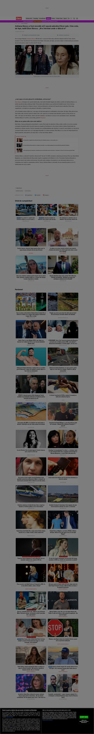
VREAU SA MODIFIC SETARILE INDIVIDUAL (84, 721)
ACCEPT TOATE (84, 717)
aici (11, 726)
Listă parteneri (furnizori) (47, 720)
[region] (47, 721)
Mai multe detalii (10, 716)
